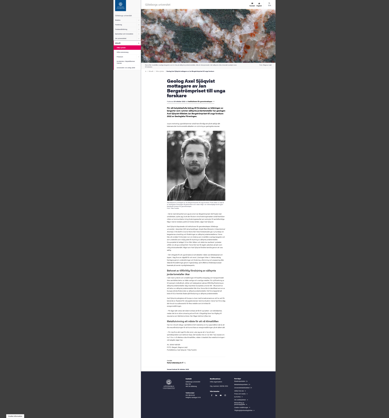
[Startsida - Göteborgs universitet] (127, 6)
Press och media (240, 394)
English (259, 6)
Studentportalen (241, 381)
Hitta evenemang (122, 52)
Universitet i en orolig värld (126, 67)
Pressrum (120, 57)
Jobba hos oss (239, 391)
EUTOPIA (237, 397)
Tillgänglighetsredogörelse (243, 410)
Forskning (118, 24)
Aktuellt (117, 43)
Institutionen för (200, 101)
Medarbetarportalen (242, 384)
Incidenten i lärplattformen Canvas (126, 62)
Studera (117, 20)
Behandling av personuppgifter (239, 403)
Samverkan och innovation (124, 34)
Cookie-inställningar (241, 407)
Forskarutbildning (121, 29)
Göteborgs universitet (123, 15)
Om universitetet (120, 38)
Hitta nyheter (121, 47)
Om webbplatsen (240, 400)
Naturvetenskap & (175, 363)
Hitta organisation (216, 382)
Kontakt (252, 6)
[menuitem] (252, 4)
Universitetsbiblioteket (243, 387)
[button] (269, 4)
